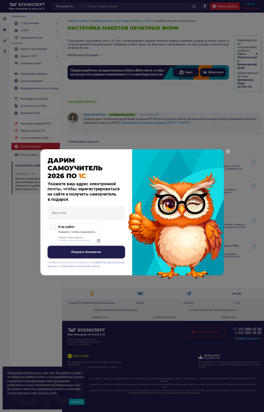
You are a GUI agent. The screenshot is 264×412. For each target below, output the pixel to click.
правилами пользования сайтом (80, 266)
